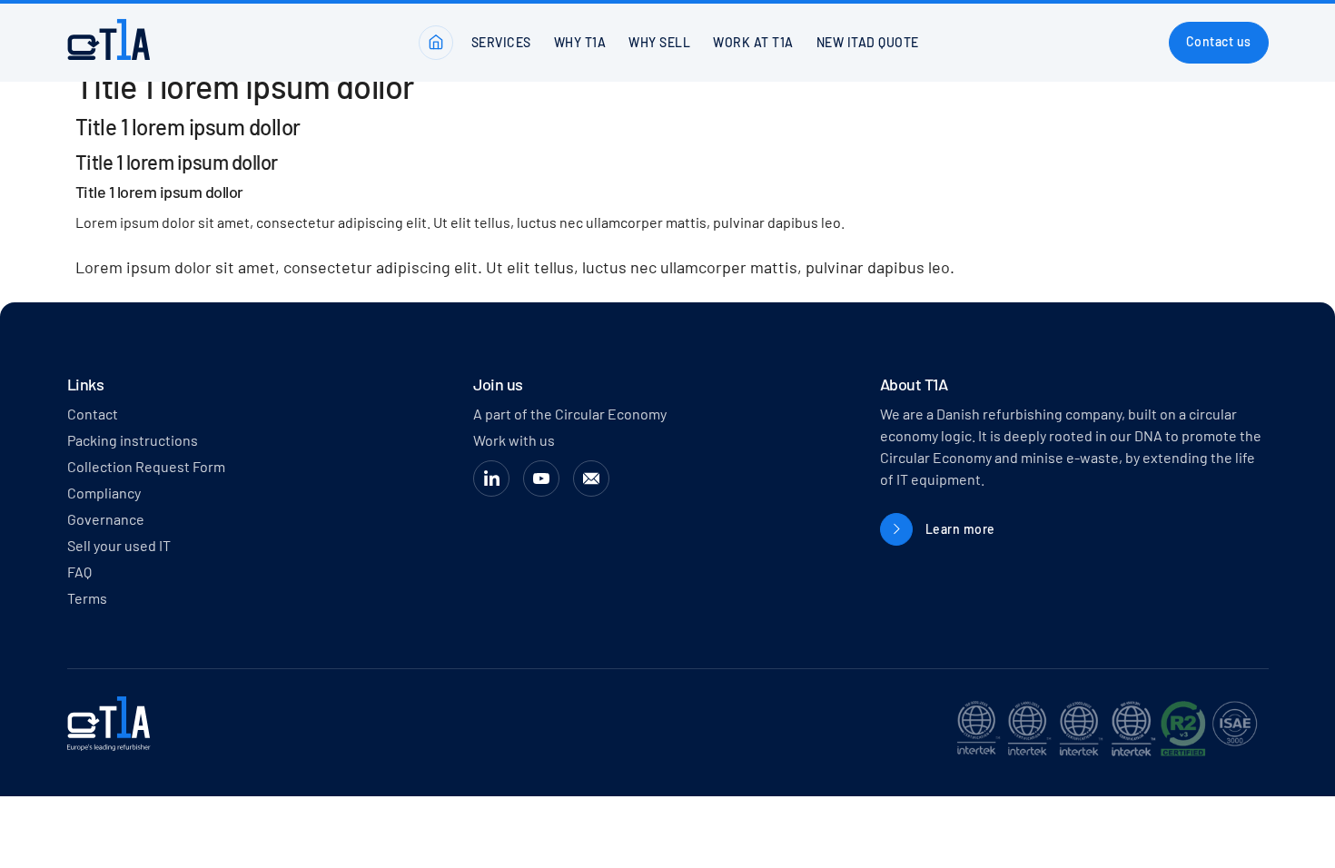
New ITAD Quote (867, 42)
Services (501, 42)
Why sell (659, 42)
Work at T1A (753, 42)
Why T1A (580, 42)
